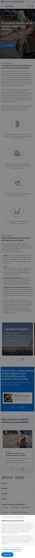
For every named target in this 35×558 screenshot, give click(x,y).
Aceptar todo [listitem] (7, 554)
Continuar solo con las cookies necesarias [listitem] (13, 517)
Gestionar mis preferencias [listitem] (11, 549)
